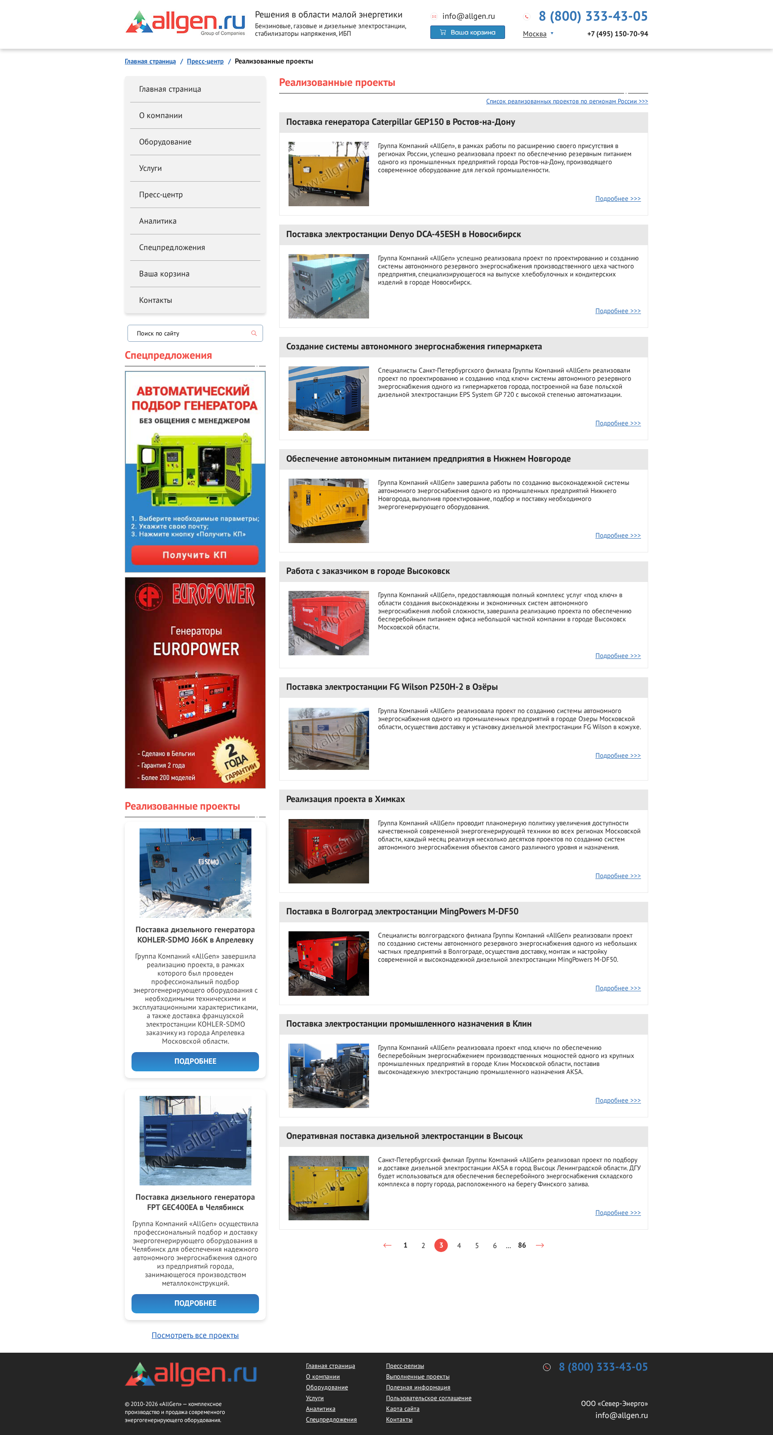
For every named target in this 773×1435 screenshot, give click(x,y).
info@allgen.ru (468, 16)
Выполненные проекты (418, 1376)
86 (522, 1245)
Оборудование (165, 141)
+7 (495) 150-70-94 (617, 34)
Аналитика (158, 221)
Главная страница (170, 89)
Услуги (150, 168)
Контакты (155, 300)
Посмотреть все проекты (195, 1335)
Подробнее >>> (618, 198)
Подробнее (195, 1061)
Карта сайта (403, 1409)
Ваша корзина (164, 273)
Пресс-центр (161, 194)
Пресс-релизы (405, 1366)
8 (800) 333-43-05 (593, 16)
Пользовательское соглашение (428, 1398)
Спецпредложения (172, 247)
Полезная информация (418, 1387)
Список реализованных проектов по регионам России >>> (567, 101)
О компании (161, 115)
